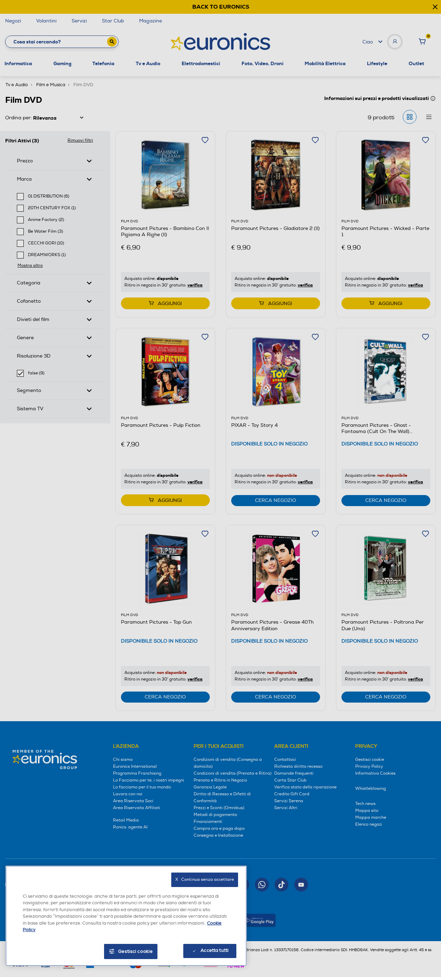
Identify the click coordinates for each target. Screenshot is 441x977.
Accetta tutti (214, 950)
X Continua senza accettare (204, 879)
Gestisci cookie (135, 951)
